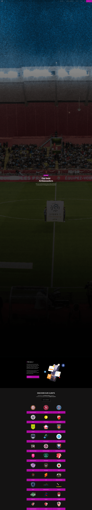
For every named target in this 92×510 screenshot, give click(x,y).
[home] (2, 1)
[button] (62, 1)
